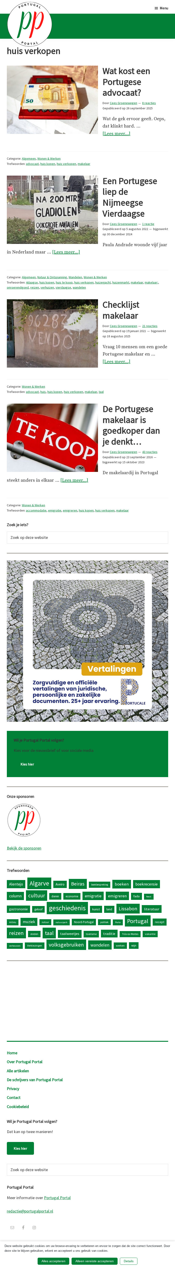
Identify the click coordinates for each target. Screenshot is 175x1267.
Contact (14, 1097)
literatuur (151, 909)
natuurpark (61, 922)
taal (101, 392)
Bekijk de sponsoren (24, 848)
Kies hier (27, 764)
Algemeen (29, 158)
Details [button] (129, 1261)
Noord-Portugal (84, 922)
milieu (12, 922)
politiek (104, 922)
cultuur (36, 895)
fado (136, 896)
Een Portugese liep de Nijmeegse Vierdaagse (130, 197)
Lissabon (128, 908)
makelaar (84, 164)
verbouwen (15, 945)
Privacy (13, 1088)
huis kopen (47, 164)
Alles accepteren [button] (53, 1261)
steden (34, 934)
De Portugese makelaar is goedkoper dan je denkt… (131, 425)
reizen (34, 287)
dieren (55, 896)
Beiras (78, 884)
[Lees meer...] (116, 134)
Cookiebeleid (18, 1106)
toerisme (91, 934)
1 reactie (148, 224)
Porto (118, 922)
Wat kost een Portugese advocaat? (126, 81)
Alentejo (16, 884)
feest (148, 896)
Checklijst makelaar (121, 310)
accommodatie (36, 510)
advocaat (32, 164)
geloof (38, 909)
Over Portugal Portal (24, 1061)
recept (159, 922)
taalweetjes (69, 933)
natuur (45, 922)
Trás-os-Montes (130, 934)
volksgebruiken (66, 944)
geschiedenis (67, 908)
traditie (109, 933)
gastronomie (18, 909)
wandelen (79, 287)
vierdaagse (63, 287)
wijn (133, 945)
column (15, 895)
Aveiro (60, 884)
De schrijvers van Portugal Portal (35, 1079)
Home (12, 1052)
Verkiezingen (34, 945)
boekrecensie (146, 884)
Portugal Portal (57, 1197)
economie (72, 896)
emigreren (70, 510)
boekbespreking (99, 884)
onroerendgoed (18, 287)
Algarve (39, 883)
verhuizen (47, 287)
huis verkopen (66, 164)
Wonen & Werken (49, 158)
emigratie (54, 510)
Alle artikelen (18, 1070)
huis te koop (64, 282)
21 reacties (149, 326)
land (109, 909)
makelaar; (151, 282)
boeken (122, 884)
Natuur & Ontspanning (52, 277)
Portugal (137, 921)
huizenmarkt (120, 282)
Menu (164, 8)
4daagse (32, 282)
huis (43, 392)
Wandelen (75, 277)
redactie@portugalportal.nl (30, 1211)
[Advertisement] (87, 1000)
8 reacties (149, 103)
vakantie (150, 934)
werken (120, 945)
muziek (29, 921)
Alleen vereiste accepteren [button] (94, 1261)
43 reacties (149, 452)
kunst (96, 909)
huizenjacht (103, 282)
